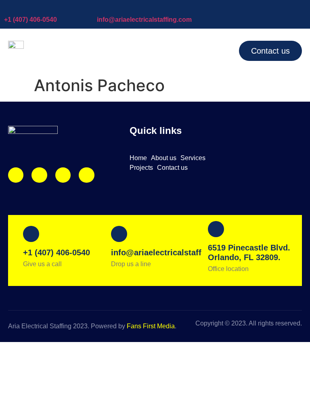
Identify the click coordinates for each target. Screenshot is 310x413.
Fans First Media (151, 326)
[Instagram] (15, 175)
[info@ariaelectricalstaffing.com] (101, 8)
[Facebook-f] (39, 175)
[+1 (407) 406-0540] (8, 8)
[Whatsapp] (86, 175)
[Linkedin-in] (63, 175)
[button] (220, 50)
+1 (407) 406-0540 (30, 19)
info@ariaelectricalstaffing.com (144, 19)
